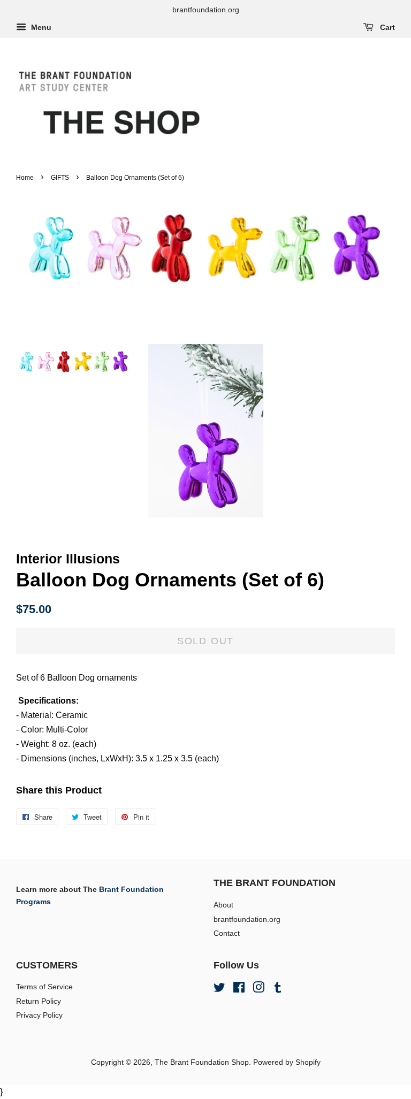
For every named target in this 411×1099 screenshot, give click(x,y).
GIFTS (60, 177)
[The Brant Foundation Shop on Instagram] (258, 990)
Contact (227, 933)
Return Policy (38, 1001)
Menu (40, 27)
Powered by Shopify (287, 1062)
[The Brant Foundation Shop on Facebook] (239, 990)
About (223, 905)
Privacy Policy (39, 1015)
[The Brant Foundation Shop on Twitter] (219, 990)
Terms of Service (44, 987)
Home (25, 177)
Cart (386, 27)
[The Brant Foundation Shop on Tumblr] (278, 990)
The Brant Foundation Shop (202, 1062)
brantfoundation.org (247, 919)
